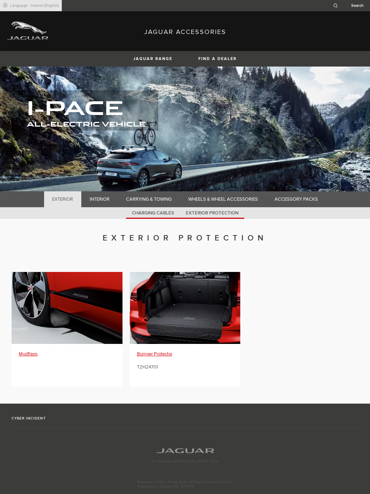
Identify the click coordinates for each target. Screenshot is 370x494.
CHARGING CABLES (153, 213)
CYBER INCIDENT (29, 418)
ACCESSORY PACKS (296, 199)
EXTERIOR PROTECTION (212, 213)
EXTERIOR (62, 199)
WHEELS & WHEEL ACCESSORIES (223, 199)
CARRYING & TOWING (149, 199)
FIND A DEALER (217, 58)
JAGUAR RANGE (152, 58)
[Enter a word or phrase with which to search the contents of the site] (350, 5)
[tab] (62, 199)
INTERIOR (99, 199)
